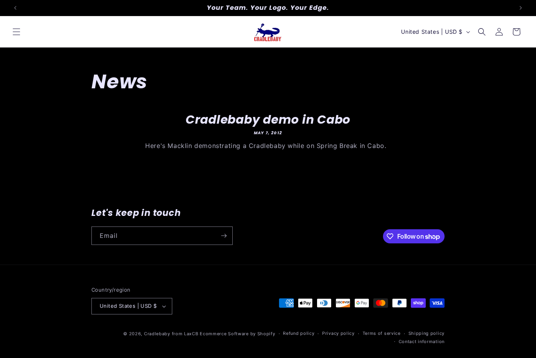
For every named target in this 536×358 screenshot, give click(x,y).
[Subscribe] (223, 235)
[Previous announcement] (15, 7)
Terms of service (382, 333)
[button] (16, 31)
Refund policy (298, 333)
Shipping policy (426, 333)
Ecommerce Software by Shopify (237, 333)
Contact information (422, 341)
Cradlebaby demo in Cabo (268, 119)
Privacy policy (338, 333)
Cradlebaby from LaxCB (171, 333)
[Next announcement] (520, 7)
